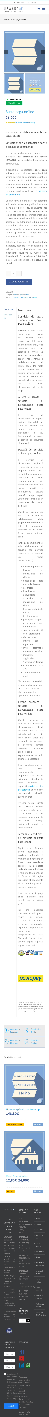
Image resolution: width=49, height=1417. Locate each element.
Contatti (39, 1224)
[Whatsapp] (28, 1365)
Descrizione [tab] (8, 309)
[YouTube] (21, 1358)
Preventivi (40, 1252)
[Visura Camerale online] (24, 1151)
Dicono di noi (39, 1236)
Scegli (11, 1191)
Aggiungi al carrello (18, 282)
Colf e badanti (39, 1288)
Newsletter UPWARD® (40, 1264)
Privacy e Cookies (39, 1297)
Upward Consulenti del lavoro (25, 297)
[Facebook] (21, 1352)
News (38, 1257)
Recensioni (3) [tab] (8, 316)
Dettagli (38, 1124)
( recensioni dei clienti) (25, 122)
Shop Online (38, 1244)
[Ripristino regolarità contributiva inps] (24, 1084)
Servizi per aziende (21, 294)
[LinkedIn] (21, 1365)
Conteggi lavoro (39, 1272)
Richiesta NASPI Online (40, 1313)
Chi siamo (39, 1230)
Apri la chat (15, 103)
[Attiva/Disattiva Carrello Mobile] (38, 8)
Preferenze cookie (40, 1305)
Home (6, 19)
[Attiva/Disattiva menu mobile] (43, 8)
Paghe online (38, 1280)
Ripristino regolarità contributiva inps (23, 1109)
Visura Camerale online (17, 1176)
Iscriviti (11, 1406)
